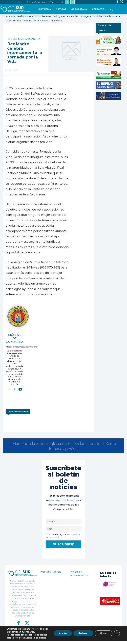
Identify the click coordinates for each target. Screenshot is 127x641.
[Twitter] (122, 2)
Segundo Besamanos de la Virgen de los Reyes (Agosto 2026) (53, 2)
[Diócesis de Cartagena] (18, 316)
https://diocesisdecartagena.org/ (14, 347)
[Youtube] (20, 389)
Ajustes (103, 633)
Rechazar (83, 633)
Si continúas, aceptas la (63, 536)
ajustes (42, 637)
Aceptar (63, 633)
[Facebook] (117, 2)
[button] (111, 10)
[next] (72, 2)
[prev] (67, 2)
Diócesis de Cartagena (24, 39)
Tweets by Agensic (50, 571)
